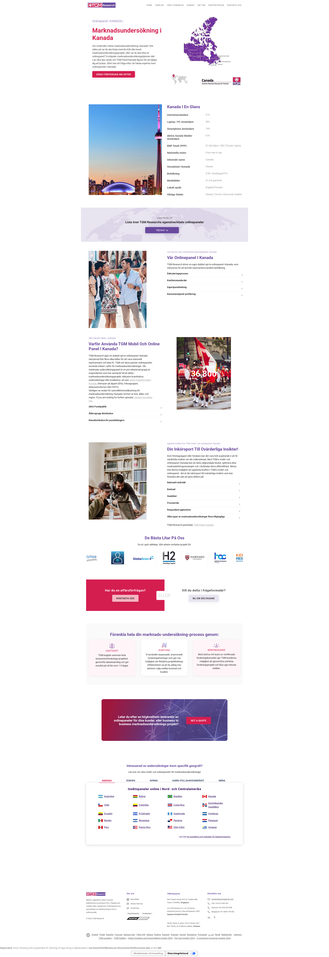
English (95, 935)
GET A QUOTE (198, 720)
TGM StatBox (120, 938)
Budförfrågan (216, 5)
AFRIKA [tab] (154, 780)
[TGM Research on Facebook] (215, 917)
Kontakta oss (234, 5)
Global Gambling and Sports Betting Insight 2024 (150, 938)
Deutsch (166, 935)
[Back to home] (101, 5)
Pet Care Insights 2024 (184, 938)
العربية (211, 935)
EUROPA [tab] (130, 780)
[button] (205, 275)
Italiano (150, 935)
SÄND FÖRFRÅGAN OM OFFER (113, 74)
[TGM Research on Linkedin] (209, 917)
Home (149, 5)
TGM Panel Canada (203, 525)
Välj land (160, 230)
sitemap (237, 935)
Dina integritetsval (178, 953)
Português (202, 935)
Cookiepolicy (146, 913)
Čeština (157, 935)
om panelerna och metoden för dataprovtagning (208, 837)
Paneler (159, 5)
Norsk (217, 935)
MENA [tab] (222, 780)
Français (118, 935)
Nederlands (226, 935)
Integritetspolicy (133, 913)
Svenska (174, 935)
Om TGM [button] (201, 5)
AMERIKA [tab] (107, 780)
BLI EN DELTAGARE (204, 598)
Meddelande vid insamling (148, 953)
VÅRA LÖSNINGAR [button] (175, 5)
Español (109, 935)
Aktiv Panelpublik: (203, 367)
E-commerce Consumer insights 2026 (214, 938)
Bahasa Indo (129, 935)
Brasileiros (192, 935)
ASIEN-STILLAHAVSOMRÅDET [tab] (188, 780)
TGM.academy (105, 938)
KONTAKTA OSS (125, 598)
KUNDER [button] (190, 5)
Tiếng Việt (140, 935)
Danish (183, 935)
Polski (102, 935)
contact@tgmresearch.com (222, 899)
